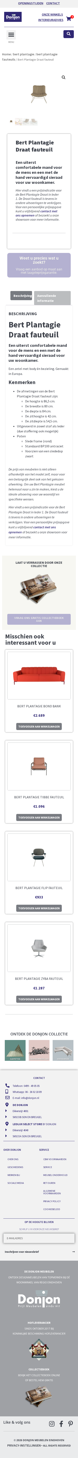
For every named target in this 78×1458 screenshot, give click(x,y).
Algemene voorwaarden (52, 1192)
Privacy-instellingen (24, 1445)
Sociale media (15, 1182)
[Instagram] (52, 1424)
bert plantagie (23, 54)
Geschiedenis (15, 1167)
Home (6, 54)
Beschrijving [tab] (23, 296)
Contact (53, 3)
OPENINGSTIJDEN (30, 3)
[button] (11, 35)
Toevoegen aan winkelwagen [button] (39, 726)
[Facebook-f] (61, 1424)
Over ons (12, 1159)
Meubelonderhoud (55, 1175)
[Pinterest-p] (70, 1424)
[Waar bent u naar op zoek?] (68, 34)
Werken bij (13, 1175)
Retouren (49, 1182)
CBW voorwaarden (55, 1159)
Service (47, 1167)
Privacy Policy (52, 1201)
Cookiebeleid (51, 1209)
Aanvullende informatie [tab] (46, 298)
